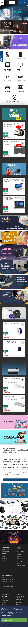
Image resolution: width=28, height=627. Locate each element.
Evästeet (19, 567)
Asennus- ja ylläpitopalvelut (5, 603)
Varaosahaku (5, 584)
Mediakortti (5, 555)
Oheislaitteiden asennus (7, 583)
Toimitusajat (19, 554)
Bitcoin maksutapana (20, 559)
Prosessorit (20, 91)
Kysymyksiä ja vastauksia (5, 552)
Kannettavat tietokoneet (7, 70)
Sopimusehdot (20, 561)
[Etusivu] (5, 0)
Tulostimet (7, 91)
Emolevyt (7, 58)
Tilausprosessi (20, 551)
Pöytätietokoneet (20, 58)
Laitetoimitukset (6, 598)
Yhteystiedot (5, 558)
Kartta (18, 604)
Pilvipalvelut (5, 600)
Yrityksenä (4, 556)
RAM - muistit (7, 80)
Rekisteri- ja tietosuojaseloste (21, 564)
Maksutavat (19, 556)
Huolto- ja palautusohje (7, 586)
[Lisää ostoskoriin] (22, 124)
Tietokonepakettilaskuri (7, 579)
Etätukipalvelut (5, 577)
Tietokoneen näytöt (20, 70)
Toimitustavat (20, 552)
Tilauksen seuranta (6, 549)
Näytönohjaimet (20, 80)
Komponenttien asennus (7, 581)
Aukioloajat (4, 560)
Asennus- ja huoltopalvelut (14, 101)
